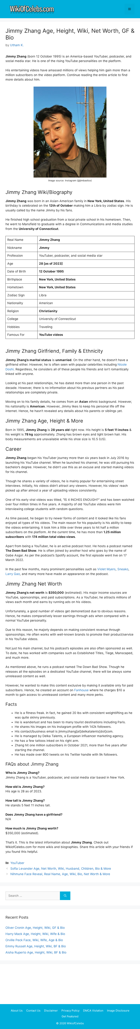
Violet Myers (106, 569)
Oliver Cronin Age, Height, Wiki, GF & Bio (35, 928)
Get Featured (70, 1016)
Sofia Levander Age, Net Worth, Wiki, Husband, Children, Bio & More (60, 868)
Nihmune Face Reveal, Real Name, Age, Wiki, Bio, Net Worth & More (60, 874)
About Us (17, 1010)
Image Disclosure (118, 1010)
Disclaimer (51, 1010)
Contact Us (33, 1010)
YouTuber (17, 863)
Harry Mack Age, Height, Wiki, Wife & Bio (35, 934)
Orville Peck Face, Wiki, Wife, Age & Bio (34, 940)
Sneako (122, 569)
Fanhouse (81, 690)
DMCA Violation (93, 1010)
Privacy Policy (70, 1010)
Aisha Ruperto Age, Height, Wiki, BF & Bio (35, 952)
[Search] (65, 895)
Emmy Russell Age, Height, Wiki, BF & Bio (35, 946)
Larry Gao (12, 574)
